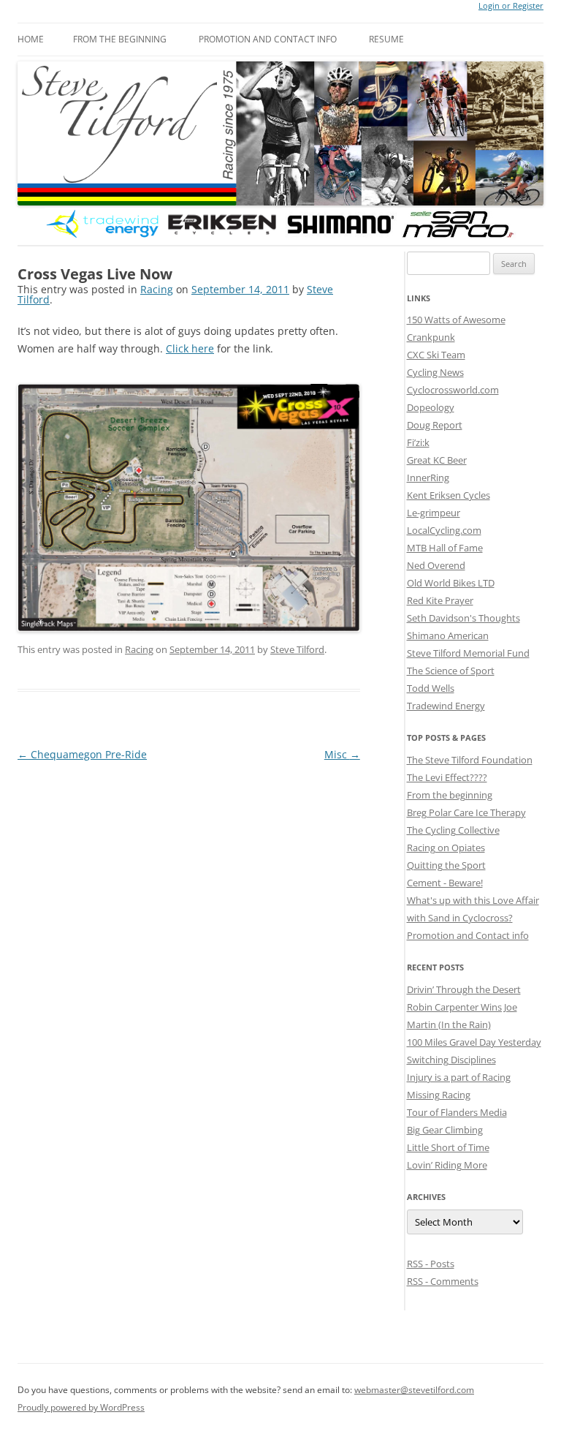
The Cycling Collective (453, 830)
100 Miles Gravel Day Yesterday (474, 1042)
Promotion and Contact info (268, 39)
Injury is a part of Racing (459, 1077)
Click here (190, 348)
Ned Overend (436, 565)
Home (31, 39)
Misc (342, 754)
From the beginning (120, 39)
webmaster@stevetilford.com (414, 1390)
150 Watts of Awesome (456, 319)
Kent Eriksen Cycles (448, 495)
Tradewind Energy (446, 705)
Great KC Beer (437, 460)
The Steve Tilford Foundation (470, 759)
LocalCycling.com (444, 530)
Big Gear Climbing (445, 1129)
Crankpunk (431, 337)
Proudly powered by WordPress (81, 1407)
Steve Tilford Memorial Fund (468, 653)
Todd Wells (430, 688)
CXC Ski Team (436, 354)
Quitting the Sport (446, 865)
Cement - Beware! (445, 882)
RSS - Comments (442, 1281)
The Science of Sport (451, 670)
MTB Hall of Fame (445, 547)
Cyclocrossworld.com (453, 389)
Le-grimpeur (433, 512)
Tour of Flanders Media (457, 1112)
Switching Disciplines (451, 1059)
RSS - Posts (430, 1263)
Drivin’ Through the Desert (464, 989)
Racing (156, 289)
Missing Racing (438, 1094)
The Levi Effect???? (447, 777)
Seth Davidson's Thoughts (463, 617)
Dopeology (430, 407)
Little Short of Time (448, 1147)
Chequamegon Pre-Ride (82, 754)
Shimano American (448, 635)
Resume (386, 39)
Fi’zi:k (418, 442)
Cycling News (435, 372)
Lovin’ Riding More (447, 1164)
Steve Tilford (297, 649)
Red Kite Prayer (440, 600)
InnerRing (428, 477)
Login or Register (510, 6)
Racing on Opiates (446, 847)
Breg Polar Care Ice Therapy (466, 812)
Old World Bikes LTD (451, 582)
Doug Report (434, 424)
